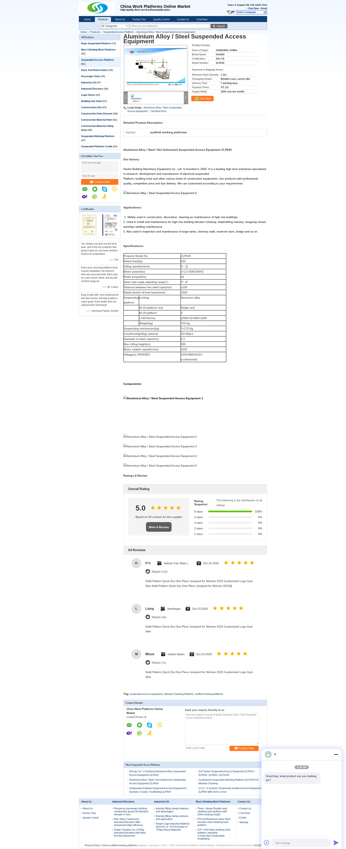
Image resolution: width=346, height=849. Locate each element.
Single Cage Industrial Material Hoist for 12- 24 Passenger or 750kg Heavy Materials (172, 826)
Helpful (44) (159, 617)
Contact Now (102, 181)
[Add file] (267, 842)
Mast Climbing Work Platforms (98, 49)
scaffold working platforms (209, 694)
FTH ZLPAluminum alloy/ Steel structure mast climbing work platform (213, 822)
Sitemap (243, 822)
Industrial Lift (88, 82)
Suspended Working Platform (97, 136)
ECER (257, 845)
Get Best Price (158, 111)
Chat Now (253, 8)
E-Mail (242, 817)
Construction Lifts (91, 107)
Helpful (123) (159, 571)
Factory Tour (139, 19)
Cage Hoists (88, 95)
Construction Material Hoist (96, 119)
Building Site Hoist (91, 101)
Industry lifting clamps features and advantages (172, 810)
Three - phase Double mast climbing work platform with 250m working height (212, 811)
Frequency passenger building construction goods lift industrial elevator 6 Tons (131, 811)
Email (264, 8)
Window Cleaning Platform (178, 694)
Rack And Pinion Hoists (94, 70)
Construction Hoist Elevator (97, 113)
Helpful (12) (159, 662)
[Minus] (336, 754)
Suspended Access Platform (118, 32)
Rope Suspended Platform (96, 43)
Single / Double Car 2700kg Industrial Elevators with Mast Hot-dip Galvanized (130, 832)
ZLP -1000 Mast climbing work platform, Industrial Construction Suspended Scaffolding (213, 834)
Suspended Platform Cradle (97, 146)
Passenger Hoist (90, 76)
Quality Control (161, 19)
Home (87, 19)
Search (221, 26)
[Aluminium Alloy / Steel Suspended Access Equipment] (156, 68)
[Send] (336, 842)
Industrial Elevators (92, 88)
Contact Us (183, 19)
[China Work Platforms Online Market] (99, 8)
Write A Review (159, 527)
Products (103, 19)
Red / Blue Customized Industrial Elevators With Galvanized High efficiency (128, 822)
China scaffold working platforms (119, 845)
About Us (120, 19)
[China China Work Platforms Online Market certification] (89, 235)
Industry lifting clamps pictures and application (172, 818)
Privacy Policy (92, 845)
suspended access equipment (146, 694)
